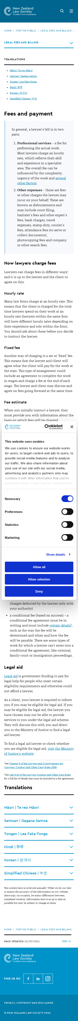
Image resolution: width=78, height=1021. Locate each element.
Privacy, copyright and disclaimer (28, 1003)
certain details (60, 625)
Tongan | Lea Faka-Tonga (23, 81)
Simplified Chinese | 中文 (23, 98)
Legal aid (11, 676)
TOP (64, 941)
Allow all (39, 567)
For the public (26, 30)
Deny (39, 591)
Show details (55, 554)
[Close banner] (71, 426)
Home (8, 30)
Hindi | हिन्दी (16, 87)
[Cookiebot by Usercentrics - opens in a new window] (46, 426)
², (72, 625)
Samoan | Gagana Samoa (23, 76)
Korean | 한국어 (18, 93)
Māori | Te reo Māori (21, 70)
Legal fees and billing (56, 30)
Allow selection (39, 579)
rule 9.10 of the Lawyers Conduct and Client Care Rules (40, 774)
